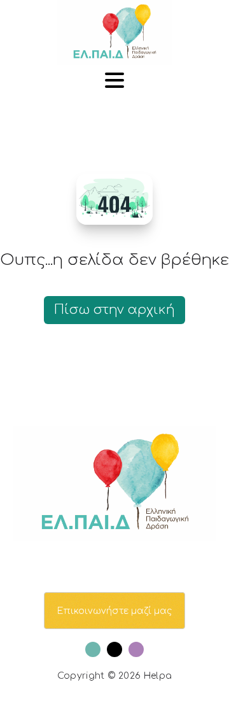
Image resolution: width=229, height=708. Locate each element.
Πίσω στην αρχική (114, 309)
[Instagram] (136, 649)
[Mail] (114, 649)
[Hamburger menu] (114, 81)
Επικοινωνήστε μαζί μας (114, 611)
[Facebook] (93, 649)
